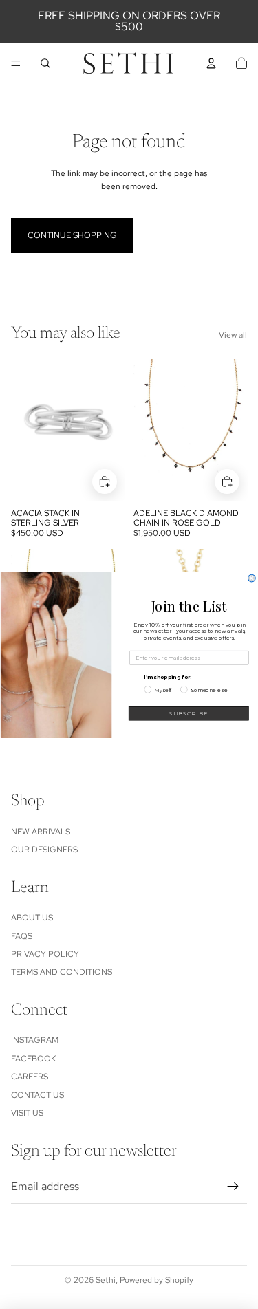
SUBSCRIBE (188, 713)
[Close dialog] (251, 578)
